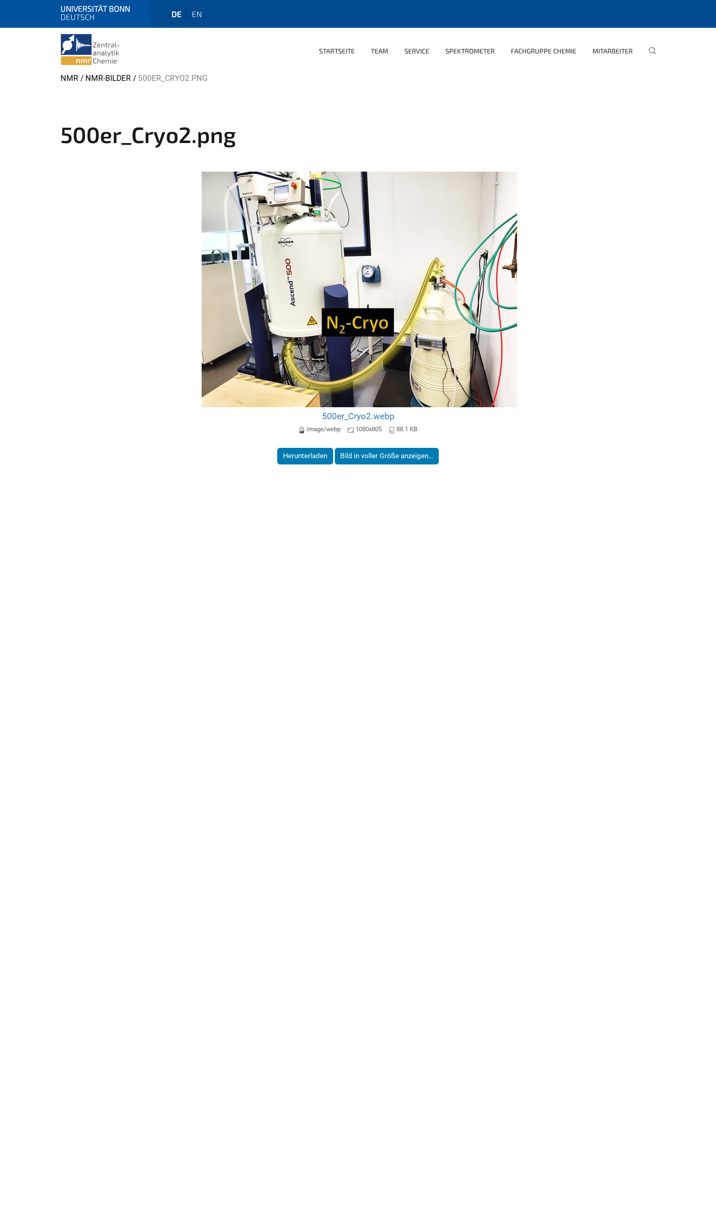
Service (416, 51)
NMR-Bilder (108, 78)
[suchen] (649, 56)
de (176, 14)
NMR (69, 78)
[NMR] (100, 50)
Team (379, 51)
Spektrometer (470, 51)
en (197, 14)
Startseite (337, 51)
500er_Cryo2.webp (358, 416)
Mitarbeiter (613, 51)
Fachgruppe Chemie (543, 51)
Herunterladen (305, 456)
